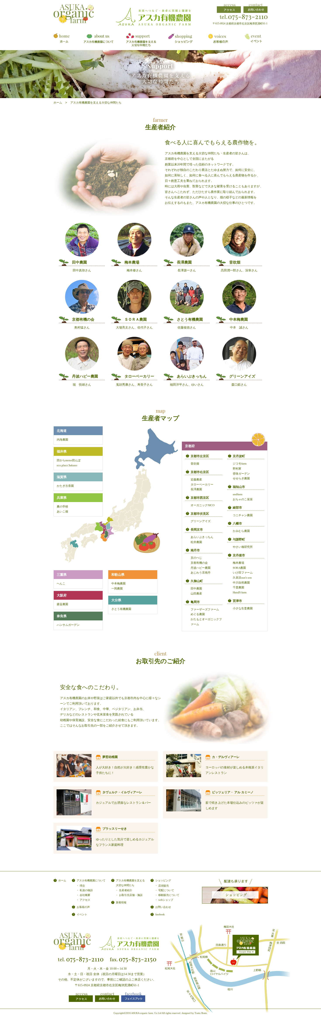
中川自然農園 (241, 582)
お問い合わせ (163, 907)
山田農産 (196, 593)
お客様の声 (83, 907)
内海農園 (62, 439)
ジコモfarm (240, 463)
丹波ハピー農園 (201, 567)
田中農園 (196, 588)
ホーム (58, 102)
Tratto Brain (201, 1013)
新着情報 (121, 902)
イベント (82, 914)
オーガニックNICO (202, 505)
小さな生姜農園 (243, 608)
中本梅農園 (118, 583)
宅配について (166, 890)
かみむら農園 (241, 531)
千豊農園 (238, 587)
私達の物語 (86, 890)
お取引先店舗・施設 (131, 895)
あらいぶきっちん (202, 537)
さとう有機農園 (121, 609)
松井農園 (196, 542)
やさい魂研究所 (243, 546)
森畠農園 (62, 604)
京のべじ (196, 557)
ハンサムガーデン (68, 625)
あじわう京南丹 (201, 572)
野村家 (237, 468)
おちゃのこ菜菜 (243, 499)
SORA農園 (239, 567)
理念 (82, 885)
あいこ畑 (62, 511)
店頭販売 (163, 885)
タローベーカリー (202, 484)
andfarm (237, 494)
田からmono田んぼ (69, 460)
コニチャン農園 (243, 515)
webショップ (165, 899)
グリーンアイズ (201, 521)
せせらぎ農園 (241, 478)
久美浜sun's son (242, 577)
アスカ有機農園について (91, 880)
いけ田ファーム (243, 572)
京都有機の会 (199, 562)
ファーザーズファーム (205, 609)
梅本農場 (238, 562)
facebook (160, 914)
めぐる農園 (198, 614)
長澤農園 (196, 489)
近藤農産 (196, 479)
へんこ (61, 583)
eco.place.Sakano (67, 465)
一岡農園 (117, 588)
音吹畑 (195, 463)
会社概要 (85, 895)
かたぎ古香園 (65, 485)
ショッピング (163, 880)
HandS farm (240, 592)
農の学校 (62, 506)
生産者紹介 (125, 890)
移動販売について (168, 895)
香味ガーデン (241, 473)
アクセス (85, 899)
